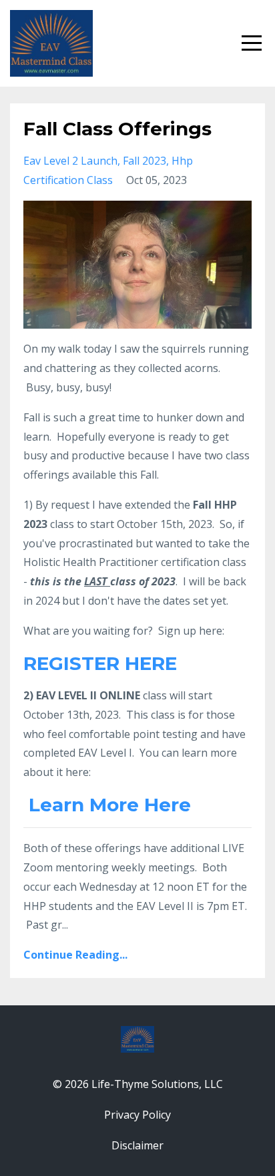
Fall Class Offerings (117, 128)
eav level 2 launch (70, 160)
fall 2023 (144, 160)
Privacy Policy (137, 1114)
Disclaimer (137, 1145)
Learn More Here (110, 804)
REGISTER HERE (100, 663)
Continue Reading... (75, 954)
